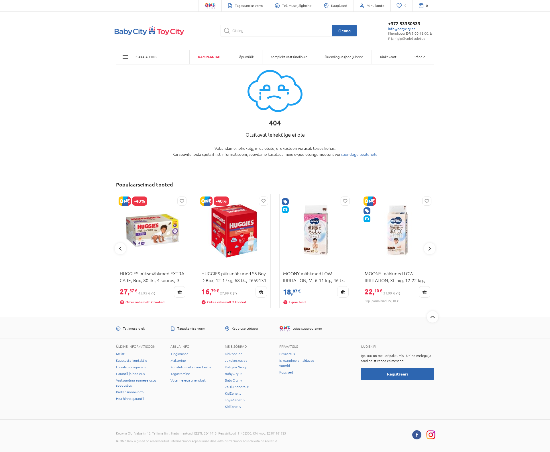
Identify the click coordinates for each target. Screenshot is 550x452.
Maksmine (178, 361)
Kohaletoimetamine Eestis (190, 367)
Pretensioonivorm (130, 392)
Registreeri (397, 374)
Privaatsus (287, 354)
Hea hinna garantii (130, 399)
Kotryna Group (236, 367)
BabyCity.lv (233, 380)
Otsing (344, 30)
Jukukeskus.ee (236, 361)
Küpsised (286, 372)
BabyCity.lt (233, 374)
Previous (120, 248)
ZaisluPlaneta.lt (237, 387)
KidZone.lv (233, 407)
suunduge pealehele (359, 154)
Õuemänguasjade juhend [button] (344, 57)
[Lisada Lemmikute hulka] (182, 201)
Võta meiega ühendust (188, 380)
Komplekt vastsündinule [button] (289, 57)
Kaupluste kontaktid (131, 361)
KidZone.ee (234, 354)
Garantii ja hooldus (130, 374)
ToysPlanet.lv (235, 400)
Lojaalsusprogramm (131, 367)
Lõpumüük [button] (245, 57)
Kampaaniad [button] (209, 57)
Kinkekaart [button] (388, 57)
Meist (120, 354)
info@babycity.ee (402, 29)
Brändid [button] (419, 57)
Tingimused (179, 354)
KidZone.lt (233, 394)
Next (429, 248)
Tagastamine (180, 374)
